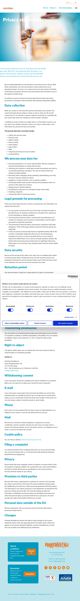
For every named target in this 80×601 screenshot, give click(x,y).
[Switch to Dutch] (76, 7)
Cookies (16, 594)
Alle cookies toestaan (65, 323)
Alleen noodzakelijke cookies (14, 323)
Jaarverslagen (24, 594)
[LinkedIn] (63, 567)
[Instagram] (50, 567)
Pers (53, 594)
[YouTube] (59, 567)
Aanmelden (30, 574)
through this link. (35, 440)
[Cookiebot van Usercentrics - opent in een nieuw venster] (69, 276)
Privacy (10, 594)
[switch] (30, 310)
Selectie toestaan (40, 323)
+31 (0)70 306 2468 (59, 559)
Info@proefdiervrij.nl (12, 371)
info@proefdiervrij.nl (59, 561)
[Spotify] (68, 567)
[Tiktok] (54, 567)
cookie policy (25, 440)
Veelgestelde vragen (44, 594)
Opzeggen (33, 594)
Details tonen (69, 317)
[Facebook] (46, 567)
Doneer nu (31, 552)
